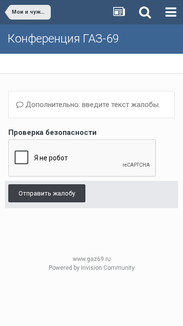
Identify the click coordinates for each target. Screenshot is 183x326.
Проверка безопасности (52, 132)
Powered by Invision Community (92, 267)
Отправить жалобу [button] (47, 193)
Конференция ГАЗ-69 (63, 38)
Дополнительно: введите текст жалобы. (91, 104)
